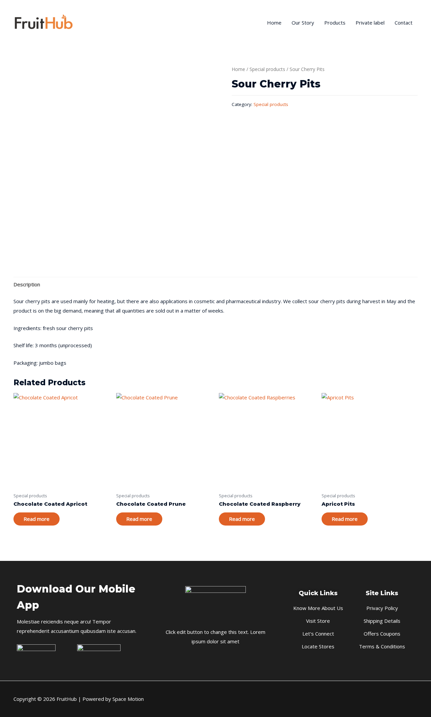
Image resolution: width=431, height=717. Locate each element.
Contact (403, 22)
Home (274, 22)
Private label (370, 22)
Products (334, 22)
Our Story (303, 22)
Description (26, 284)
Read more (36, 518)
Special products (267, 69)
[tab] (26, 284)
